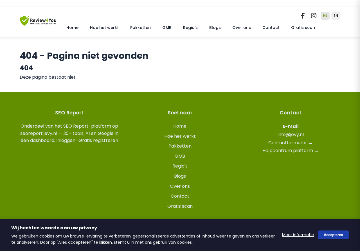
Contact (271, 27)
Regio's (190, 27)
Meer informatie (298, 235)
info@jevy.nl (291, 134)
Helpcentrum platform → (290, 150)
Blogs (215, 27)
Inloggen (65, 140)
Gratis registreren (98, 140)
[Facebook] (303, 16)
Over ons (241, 27)
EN (336, 15)
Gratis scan (303, 27)
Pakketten (140, 27)
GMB (167, 27)
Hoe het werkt (104, 27)
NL (325, 15)
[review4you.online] (38, 23)
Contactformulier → (290, 142)
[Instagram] (313, 16)
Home (72, 27)
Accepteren (333, 235)
